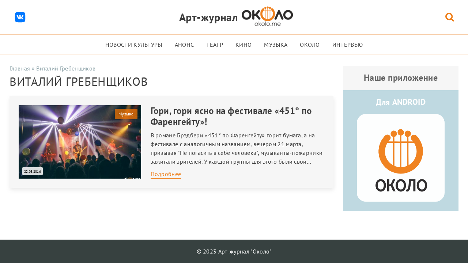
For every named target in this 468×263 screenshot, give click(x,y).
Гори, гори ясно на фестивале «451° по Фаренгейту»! (231, 116)
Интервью (347, 44)
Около (310, 44)
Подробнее (166, 174)
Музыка (275, 44)
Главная (20, 68)
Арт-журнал (208, 17)
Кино (243, 44)
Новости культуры (133, 44)
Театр (214, 44)
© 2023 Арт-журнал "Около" (234, 251)
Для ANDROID (401, 102)
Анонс (184, 44)
